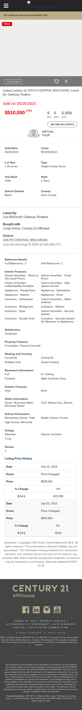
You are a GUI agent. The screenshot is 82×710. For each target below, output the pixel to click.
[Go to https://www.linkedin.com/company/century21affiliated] (36, 610)
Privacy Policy (53, 621)
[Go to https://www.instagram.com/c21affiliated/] (46, 610)
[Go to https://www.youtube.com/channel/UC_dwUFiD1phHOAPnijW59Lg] (57, 610)
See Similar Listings (62, 124)
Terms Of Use (25, 621)
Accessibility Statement (27, 624)
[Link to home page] (41, 6)
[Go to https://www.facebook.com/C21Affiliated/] (26, 610)
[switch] (56, 81)
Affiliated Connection (48, 627)
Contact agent (13, 81)
